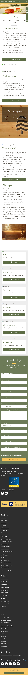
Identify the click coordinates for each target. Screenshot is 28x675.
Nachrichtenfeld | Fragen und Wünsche (11, 410)
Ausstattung (4, 520)
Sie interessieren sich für (7, 373)
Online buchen (4, 631)
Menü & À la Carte (5, 603)
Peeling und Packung (6, 570)
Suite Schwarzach (5, 549)
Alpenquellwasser (5, 608)
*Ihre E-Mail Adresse (6, 441)
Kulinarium (3, 523)
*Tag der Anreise (5, 380)
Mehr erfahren (14, 262)
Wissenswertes (4, 533)
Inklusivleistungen (5, 528)
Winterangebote (4, 592)
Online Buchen (14, 672)
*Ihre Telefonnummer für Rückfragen (10, 447)
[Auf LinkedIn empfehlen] (14, 663)
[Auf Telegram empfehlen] (6, 663)
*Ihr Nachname (5, 435)
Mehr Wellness (14, 101)
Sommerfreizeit (4, 579)
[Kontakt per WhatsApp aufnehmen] (26, 23)
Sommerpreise (4, 590)
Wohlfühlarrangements (6, 557)
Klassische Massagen (6, 562)
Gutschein (3, 636)
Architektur (3, 518)
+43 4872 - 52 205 (17, 1)
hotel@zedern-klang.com (7, 1)
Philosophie (3, 525)
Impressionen (4, 530)
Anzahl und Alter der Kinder (8, 398)
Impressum (3, 643)
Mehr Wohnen (14, 179)
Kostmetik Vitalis (5, 567)
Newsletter (3, 638)
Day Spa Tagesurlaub (6, 620)
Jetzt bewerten (14, 486)
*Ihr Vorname (4, 429)
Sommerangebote (5, 587)
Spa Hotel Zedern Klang (14, 484)
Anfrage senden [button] (14, 459)
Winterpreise (4, 595)
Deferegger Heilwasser (6, 622)
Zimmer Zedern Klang (6, 539)
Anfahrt (2, 633)
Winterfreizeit (4, 581)
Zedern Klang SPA (5, 617)
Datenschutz (4, 646)
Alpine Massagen (5, 560)
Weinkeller (3, 606)
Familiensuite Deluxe (5, 546)
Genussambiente (5, 601)
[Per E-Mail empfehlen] (18, 663)
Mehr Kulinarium (14, 59)
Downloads (3, 641)
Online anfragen (4, 628)
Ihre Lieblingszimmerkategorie (8, 404)
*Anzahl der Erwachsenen (7, 392)
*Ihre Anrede (4, 423)
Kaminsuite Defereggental (7, 551)
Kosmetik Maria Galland (6, 565)
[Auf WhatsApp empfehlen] (10, 663)
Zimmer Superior (5, 544)
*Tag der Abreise (5, 386)
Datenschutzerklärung (17, 455)
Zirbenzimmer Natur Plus (6, 541)
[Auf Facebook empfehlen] (2, 663)
